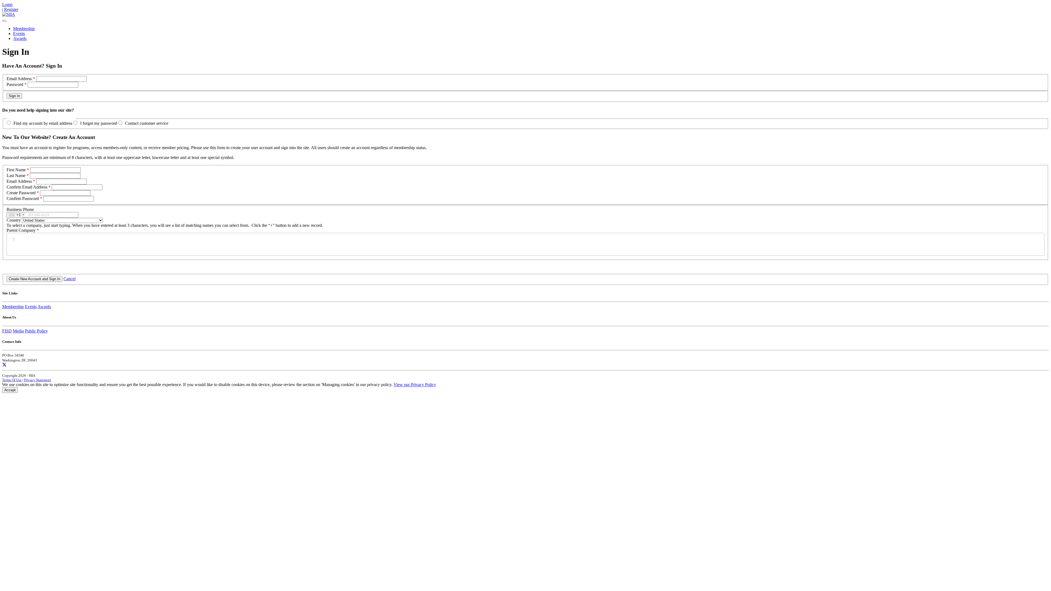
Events (19, 33)
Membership (24, 28)
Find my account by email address (42, 123)
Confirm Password (23, 198)
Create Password (21, 192)
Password (15, 84)
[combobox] (16, 215)
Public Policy (36, 331)
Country (14, 220)
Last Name (16, 175)
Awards (20, 38)
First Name (16, 169)
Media (18, 331)
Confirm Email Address (27, 187)
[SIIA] (8, 14)
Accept (10, 390)
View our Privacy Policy (415, 384)
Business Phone (20, 209)
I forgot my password (98, 123)
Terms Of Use (12, 380)
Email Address (19, 78)
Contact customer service (146, 123)
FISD (7, 331)
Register (11, 9)
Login (7, 4)
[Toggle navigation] (4, 21)
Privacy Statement (37, 380)
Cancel (69, 278)
